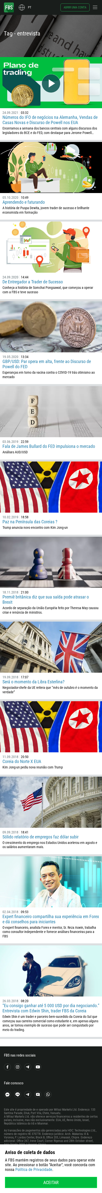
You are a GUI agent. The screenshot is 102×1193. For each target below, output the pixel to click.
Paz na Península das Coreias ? (29, 521)
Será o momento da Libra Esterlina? (33, 681)
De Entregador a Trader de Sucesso (32, 281)
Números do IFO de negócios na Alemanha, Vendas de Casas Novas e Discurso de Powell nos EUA (50, 120)
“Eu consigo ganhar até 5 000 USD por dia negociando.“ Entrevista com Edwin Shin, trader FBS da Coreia (50, 1008)
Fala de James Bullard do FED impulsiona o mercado (48, 446)
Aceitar (51, 1182)
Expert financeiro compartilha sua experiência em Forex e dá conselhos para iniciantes (50, 919)
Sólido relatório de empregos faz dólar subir (40, 836)
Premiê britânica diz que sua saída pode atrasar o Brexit (45, 599)
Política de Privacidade (33, 1169)
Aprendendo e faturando (23, 202)
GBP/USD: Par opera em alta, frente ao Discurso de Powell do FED (46, 364)
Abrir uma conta (75, 7)
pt (29, 7)
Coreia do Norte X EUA (21, 761)
